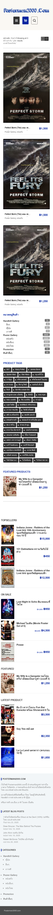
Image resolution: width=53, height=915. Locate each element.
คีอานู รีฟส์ (23, 385)
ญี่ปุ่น (8, 327)
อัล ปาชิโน (10, 425)
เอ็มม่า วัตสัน (31, 440)
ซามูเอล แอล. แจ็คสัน (14, 395)
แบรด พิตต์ (31, 450)
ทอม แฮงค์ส (11, 400)
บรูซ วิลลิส (10, 405)
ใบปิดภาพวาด (41, 460)
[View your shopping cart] (25, 20)
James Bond (35, 369)
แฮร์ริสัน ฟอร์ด (27, 455)
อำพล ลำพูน (24, 425)
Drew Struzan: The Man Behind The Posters (22, 826)
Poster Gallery (10, 131)
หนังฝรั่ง (20, 131)
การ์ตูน (9, 380)
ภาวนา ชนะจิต (12, 410)
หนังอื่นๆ (10, 342)
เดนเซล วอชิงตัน (12, 435)
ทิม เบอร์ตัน (25, 400)
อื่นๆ (8, 324)
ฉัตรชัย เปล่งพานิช (22, 390)
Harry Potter (20, 369)
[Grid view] (43, 39)
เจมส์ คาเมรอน (31, 430)
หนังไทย (10, 345)
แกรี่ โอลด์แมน (12, 445)
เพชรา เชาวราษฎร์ (13, 440)
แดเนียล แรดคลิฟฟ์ (13, 450)
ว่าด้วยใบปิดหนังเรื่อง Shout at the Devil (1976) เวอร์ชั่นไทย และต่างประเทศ (26, 818)
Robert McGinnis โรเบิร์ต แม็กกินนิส (18, 839)
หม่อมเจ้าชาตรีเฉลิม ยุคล (31, 420)
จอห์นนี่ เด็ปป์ (37, 385)
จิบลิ (8, 390)
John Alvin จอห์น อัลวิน (13, 832)
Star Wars (25, 375)
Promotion (8, 349)
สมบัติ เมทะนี (29, 415)
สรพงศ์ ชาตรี (11, 420)
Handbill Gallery (11, 320)
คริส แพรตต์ (21, 380)
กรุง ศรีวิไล (39, 375)
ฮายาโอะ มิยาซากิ (13, 430)
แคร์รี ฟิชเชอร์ (28, 445)
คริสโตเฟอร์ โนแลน (39, 380)
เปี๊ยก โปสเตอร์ (30, 435)
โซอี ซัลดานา (11, 460)
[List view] (47, 39)
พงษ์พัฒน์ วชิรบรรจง (27, 405)
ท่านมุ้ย (38, 400)
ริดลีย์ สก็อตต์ (28, 410)
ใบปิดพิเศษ (26, 460)
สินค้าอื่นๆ (7, 352)
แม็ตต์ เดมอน (11, 455)
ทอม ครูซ (41, 395)
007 (8, 369)
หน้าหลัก (6, 38)
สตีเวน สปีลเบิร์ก (12, 415)
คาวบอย (9, 385)
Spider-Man (11, 375)
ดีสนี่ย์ (30, 395)
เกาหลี (9, 331)
